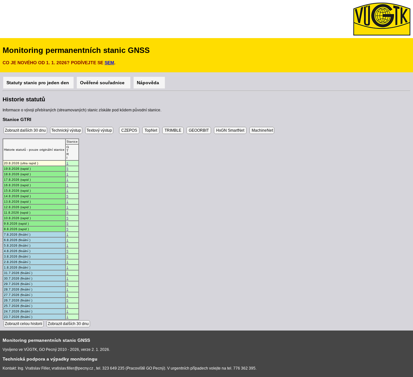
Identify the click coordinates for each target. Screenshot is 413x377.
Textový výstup (99, 130)
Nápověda (149, 82)
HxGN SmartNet (230, 130)
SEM (109, 62)
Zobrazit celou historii (23, 323)
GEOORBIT (199, 130)
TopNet (151, 130)
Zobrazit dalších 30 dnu (25, 130)
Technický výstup (66, 130)
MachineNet (262, 130)
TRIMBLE (173, 130)
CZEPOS (129, 130)
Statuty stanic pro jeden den (38, 82)
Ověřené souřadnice (103, 82)
